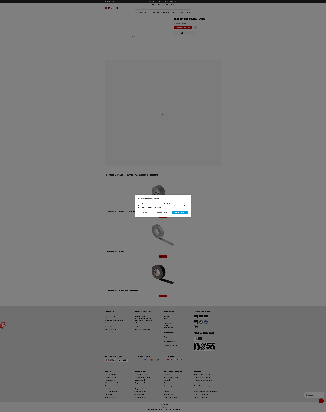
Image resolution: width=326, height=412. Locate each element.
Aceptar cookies (179, 212)
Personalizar (145, 212)
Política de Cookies (156, 207)
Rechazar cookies (162, 212)
